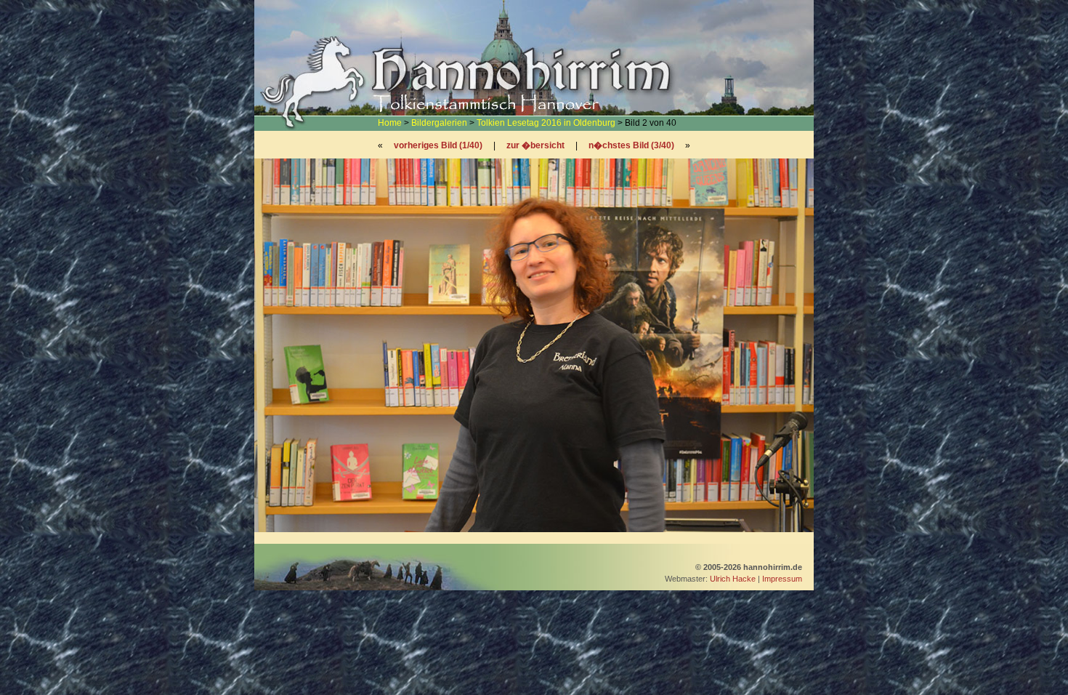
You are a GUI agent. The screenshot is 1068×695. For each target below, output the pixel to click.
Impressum (782, 578)
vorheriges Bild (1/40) (438, 145)
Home (390, 123)
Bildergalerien (439, 123)
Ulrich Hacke (733, 578)
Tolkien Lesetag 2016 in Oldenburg (546, 123)
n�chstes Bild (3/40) (631, 145)
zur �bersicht (535, 145)
